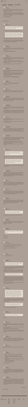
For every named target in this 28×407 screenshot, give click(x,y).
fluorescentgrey (8, 126)
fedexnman (7, 219)
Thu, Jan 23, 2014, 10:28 (8, 56)
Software (10, 4)
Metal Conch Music (6, 57)
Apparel (9, 403)
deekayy (7, 253)
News (13, 400)
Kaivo (8, 400)
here (11, 15)
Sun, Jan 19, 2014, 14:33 (8, 8)
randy (6, 7)
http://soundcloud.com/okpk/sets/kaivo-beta (9, 51)
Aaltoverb (9, 399)
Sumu (9, 401)
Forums (4, 4)
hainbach (7, 55)
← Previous (4, 389)
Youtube (19, 399)
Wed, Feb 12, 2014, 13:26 (8, 322)
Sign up (24, 399)
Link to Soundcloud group (7, 16)
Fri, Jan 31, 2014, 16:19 (8, 171)
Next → (8, 389)
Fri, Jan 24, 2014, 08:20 (8, 89)
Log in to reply (24, 387)
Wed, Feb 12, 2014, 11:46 (8, 288)
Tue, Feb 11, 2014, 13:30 (8, 254)
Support (14, 402)
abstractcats (7, 68)
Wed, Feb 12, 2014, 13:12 (8, 312)
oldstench (7, 228)
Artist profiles (14, 399)
